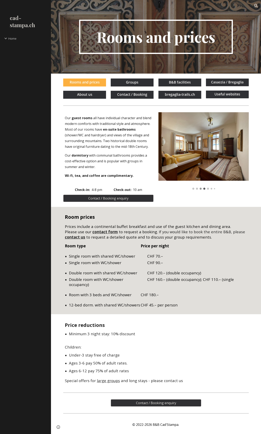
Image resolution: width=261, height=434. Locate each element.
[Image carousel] (203, 151)
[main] (156, 37)
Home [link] (12, 38)
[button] (256, 6)
